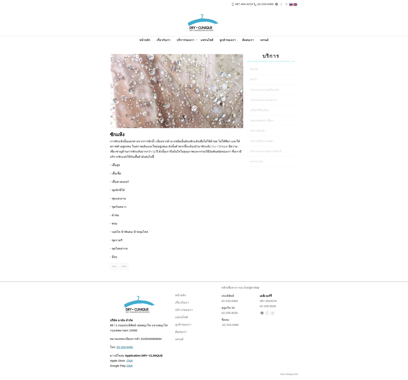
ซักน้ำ (253, 79)
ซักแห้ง (254, 69)
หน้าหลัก (144, 40)
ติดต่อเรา (248, 40)
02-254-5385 (230, 324)
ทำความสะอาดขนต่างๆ (263, 99)
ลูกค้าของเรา (228, 40)
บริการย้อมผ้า (257, 130)
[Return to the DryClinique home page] (139, 303)
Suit (114, 266)
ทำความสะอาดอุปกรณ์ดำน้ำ (266, 151)
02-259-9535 (230, 313)
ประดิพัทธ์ (228, 295)
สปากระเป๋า (256, 161)
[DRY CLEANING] (295, 4)
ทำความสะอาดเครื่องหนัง (264, 89)
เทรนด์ (264, 40)
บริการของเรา (184, 40)
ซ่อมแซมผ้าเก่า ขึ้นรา (262, 120)
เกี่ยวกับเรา (163, 40)
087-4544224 (268, 301)
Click (130, 360)
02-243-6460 (265, 4)
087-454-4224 (244, 4)
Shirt (124, 266)
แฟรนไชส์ (207, 40)
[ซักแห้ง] (291, 4)
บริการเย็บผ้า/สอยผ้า (261, 141)
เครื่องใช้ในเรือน (259, 110)
